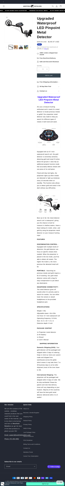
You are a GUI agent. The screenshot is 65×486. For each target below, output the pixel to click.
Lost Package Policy (29, 432)
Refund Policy (27, 420)
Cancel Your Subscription (30, 456)
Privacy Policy (27, 424)
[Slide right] (30, 47)
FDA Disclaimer (28, 440)
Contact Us (26, 448)
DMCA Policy (27, 428)
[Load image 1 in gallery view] (11, 47)
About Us (26, 408)
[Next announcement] (61, 2)
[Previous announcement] (3, 2)
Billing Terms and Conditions (31, 444)
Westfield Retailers (14, 481)
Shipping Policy (27, 416)
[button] (4, 6)
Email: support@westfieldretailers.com (17, 435)
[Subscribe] (34, 466)
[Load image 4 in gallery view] (26, 47)
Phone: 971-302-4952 (11, 439)
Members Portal (28, 452)
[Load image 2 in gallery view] (16, 47)
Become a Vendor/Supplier (31, 412)
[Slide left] (6, 47)
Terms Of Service (28, 436)
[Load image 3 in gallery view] (21, 47)
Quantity (39, 65)
